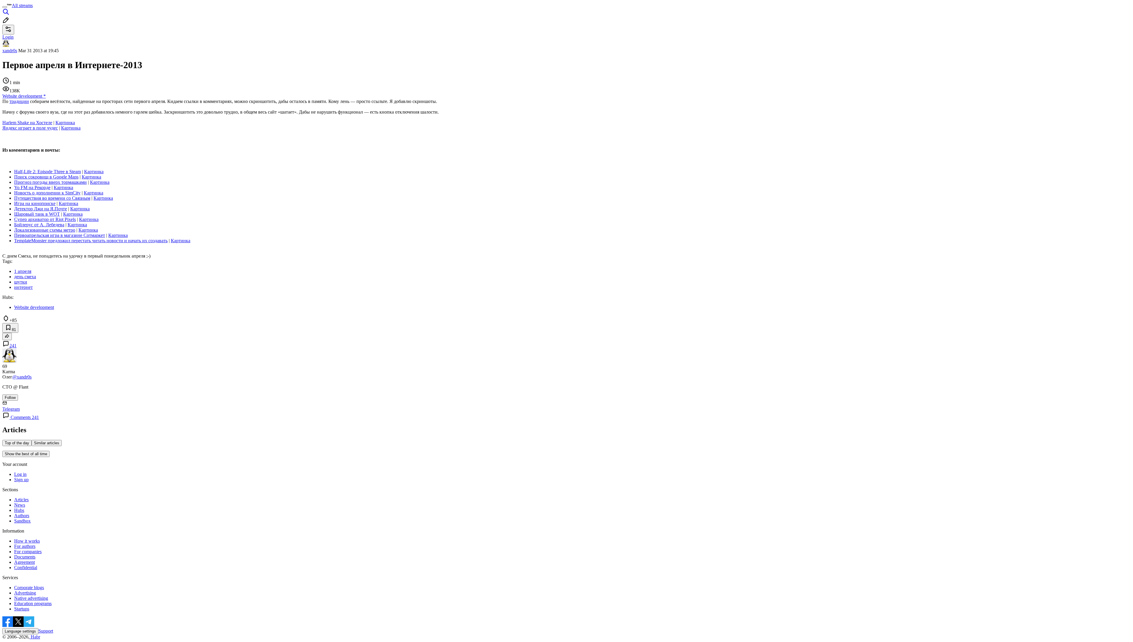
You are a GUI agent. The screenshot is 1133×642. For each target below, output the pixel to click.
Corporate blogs (29, 587)
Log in (20, 474)
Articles (21, 499)
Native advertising (31, 598)
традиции (19, 101)
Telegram (11, 409)
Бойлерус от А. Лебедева (39, 224)
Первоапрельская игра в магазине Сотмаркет (59, 235)
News (19, 504)
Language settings (20, 631)
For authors (24, 546)
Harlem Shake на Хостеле (27, 122)
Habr (35, 636)
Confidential (25, 567)
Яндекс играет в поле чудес (30, 127)
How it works (27, 540)
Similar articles (46, 443)
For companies (28, 551)
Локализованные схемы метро (44, 229)
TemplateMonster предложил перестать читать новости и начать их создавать (91, 240)
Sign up (21, 479)
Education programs (33, 603)
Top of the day (17, 443)
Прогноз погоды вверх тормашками (50, 182)
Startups (21, 608)
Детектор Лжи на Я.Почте (40, 208)
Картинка (65, 122)
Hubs (19, 510)
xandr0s (9, 50)
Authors (21, 515)
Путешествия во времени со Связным (52, 198)
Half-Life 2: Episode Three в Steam (47, 171)
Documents (24, 556)
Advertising (25, 592)
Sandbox (22, 520)
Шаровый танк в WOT (37, 214)
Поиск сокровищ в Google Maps (46, 176)
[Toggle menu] (4, 7)
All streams (22, 5)
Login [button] (8, 37)
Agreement (24, 562)
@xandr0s (22, 376)
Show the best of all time (26, 454)
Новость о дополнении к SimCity (47, 192)
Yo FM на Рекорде (32, 187)
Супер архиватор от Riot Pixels (45, 219)
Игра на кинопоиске (34, 203)
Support (45, 630)
